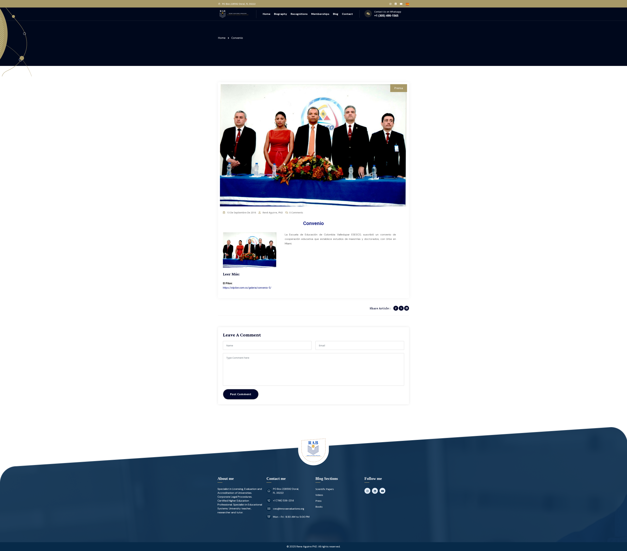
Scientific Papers (324, 489)
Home (266, 14)
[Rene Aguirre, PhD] (234, 14)
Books (318, 506)
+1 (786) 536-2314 (283, 500)
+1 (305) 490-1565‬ (386, 15)
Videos (319, 495)
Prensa (398, 88)
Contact (347, 14)
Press (318, 500)
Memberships (320, 14)
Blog (335, 14)
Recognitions (299, 14)
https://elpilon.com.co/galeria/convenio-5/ (247, 287)
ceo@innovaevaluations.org (288, 508)
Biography (280, 14)
